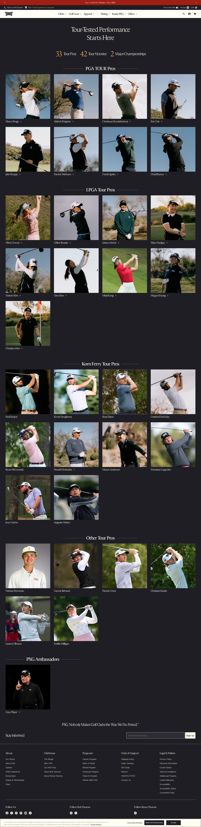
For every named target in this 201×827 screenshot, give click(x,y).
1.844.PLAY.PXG (128, 776)
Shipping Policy (127, 759)
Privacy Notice (96, 824)
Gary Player (11, 712)
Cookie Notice (166, 767)
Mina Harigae (158, 242)
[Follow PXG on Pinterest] (21, 813)
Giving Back (11, 776)
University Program (91, 772)
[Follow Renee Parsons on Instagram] (135, 813)
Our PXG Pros (50, 767)
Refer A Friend (89, 763)
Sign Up (190, 735)
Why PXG (48, 763)
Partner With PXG (90, 780)
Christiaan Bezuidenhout (115, 121)
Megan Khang (158, 295)
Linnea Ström (109, 242)
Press (8, 784)
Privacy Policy (166, 759)
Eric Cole (155, 121)
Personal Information (168, 763)
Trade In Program (90, 776)
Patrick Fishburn (62, 174)
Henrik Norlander (63, 469)
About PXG (10, 763)
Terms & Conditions (168, 772)
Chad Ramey (157, 174)
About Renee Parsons (53, 776)
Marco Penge (12, 121)
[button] (195, 14)
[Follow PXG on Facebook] (7, 813)
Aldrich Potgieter (62, 121)
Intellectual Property (168, 776)
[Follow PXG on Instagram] (16, 813)
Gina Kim (59, 295)
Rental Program (89, 767)
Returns (124, 772)
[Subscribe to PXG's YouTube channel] (25, 813)
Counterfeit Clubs (167, 793)
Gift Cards (125, 767)
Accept (173, 823)
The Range (48, 759)
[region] (100, 823)
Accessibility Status (168, 788)
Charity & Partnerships (15, 780)
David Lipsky (109, 174)
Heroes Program (89, 759)
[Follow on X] (75, 813)
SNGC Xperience (13, 772)
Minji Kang (108, 295)
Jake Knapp (12, 174)
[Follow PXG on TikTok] (30, 813)
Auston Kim (12, 295)
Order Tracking (127, 763)
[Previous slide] (5, 2)
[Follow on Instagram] (71, 813)
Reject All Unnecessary (154, 823)
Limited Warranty (167, 780)
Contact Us (126, 780)
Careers (9, 767)
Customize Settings (134, 823)
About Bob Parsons (52, 772)
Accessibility (165, 784)
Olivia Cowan (13, 242)
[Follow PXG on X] (11, 813)
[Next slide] (196, 2)
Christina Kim (13, 348)
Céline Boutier (61, 242)
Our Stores (10, 759)
